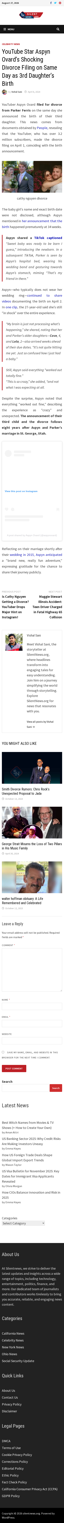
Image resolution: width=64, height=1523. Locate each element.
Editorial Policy (13, 1468)
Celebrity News (11, 44)
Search (7, 1081)
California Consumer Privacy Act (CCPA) (30, 1489)
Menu (11, 29)
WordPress (8, 1517)
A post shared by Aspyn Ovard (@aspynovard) (32, 535)
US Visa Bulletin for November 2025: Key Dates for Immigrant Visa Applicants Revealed (30, 1176)
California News (13, 1333)
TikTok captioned (48, 238)
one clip (11, 307)
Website (7, 1034)
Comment (8, 945)
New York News (13, 1347)
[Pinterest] (60, 2)
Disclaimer (9, 1411)
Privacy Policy (12, 1404)
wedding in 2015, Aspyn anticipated (35, 554)
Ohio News (9, 1354)
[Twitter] (55, 2)
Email (6, 1016)
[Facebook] (51, 2)
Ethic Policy (10, 1475)
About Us (8, 1390)
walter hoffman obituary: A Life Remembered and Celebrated (22, 901)
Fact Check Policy (14, 1482)
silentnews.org (31, 1513)
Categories (9, 1218)
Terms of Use (11, 1448)
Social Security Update (18, 1361)
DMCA (6, 1441)
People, (42, 128)
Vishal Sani (16, 91)
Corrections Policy (15, 1461)
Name (6, 999)
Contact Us (10, 1397)
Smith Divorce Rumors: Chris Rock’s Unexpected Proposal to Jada (25, 791)
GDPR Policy (11, 1496)
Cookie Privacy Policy (17, 1454)
